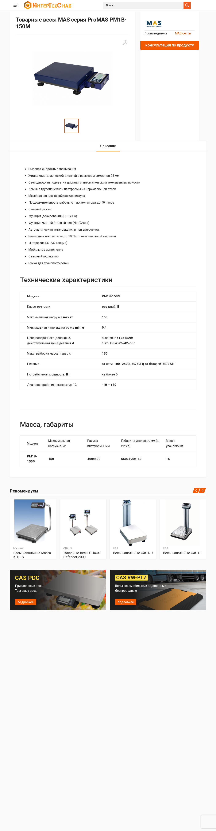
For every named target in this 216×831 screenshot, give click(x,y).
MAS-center (183, 33)
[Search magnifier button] (187, 5)
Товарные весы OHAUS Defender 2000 (81, 555)
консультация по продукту (169, 45)
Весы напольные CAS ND (133, 553)
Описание (108, 146)
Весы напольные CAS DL (182, 553)
